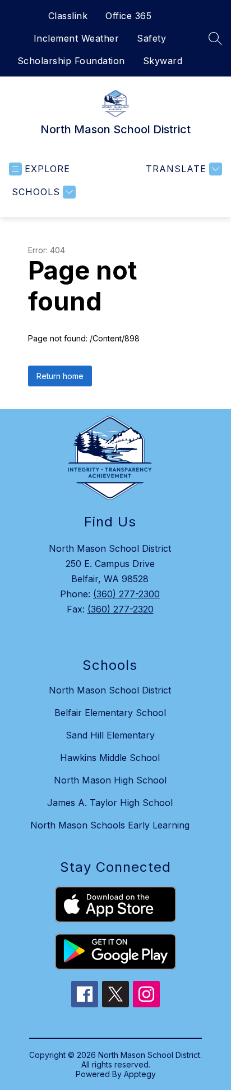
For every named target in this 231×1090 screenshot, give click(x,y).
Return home (60, 376)
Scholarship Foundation (71, 60)
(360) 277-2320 (120, 609)
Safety (151, 38)
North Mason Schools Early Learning (110, 825)
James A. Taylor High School (110, 802)
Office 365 (128, 15)
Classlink (68, 15)
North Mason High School (110, 780)
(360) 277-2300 (126, 594)
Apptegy (140, 1074)
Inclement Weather (76, 38)
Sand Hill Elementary (110, 735)
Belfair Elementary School (110, 712)
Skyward (163, 60)
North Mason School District (110, 690)
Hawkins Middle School (110, 757)
